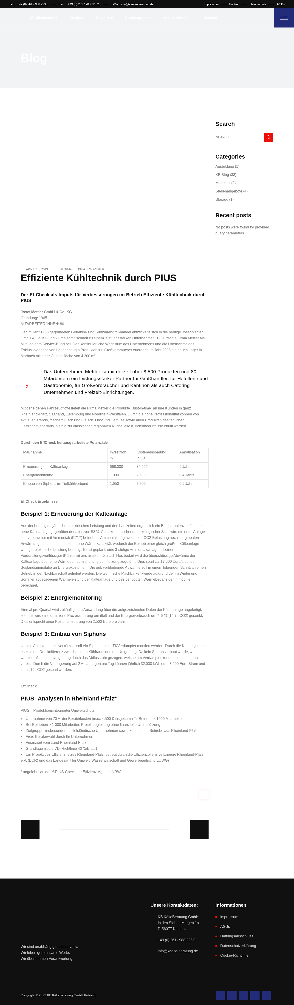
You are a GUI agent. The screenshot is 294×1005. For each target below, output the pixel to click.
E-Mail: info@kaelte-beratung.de (132, 4)
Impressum (211, 4)
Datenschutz (258, 4)
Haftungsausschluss (236, 936)
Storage (67, 269)
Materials (222, 183)
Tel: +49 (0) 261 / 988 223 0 (28, 4)
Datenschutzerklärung (238, 946)
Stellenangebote (228, 191)
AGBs (281, 4)
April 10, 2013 (37, 269)
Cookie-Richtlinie (234, 955)
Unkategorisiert (91, 269)
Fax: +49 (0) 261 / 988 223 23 (79, 4)
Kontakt (234, 4)
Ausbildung (224, 166)
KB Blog (222, 175)
